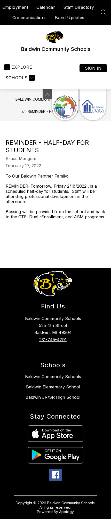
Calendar (45, 7)
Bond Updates (69, 17)
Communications (29, 17)
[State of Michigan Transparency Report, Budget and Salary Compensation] (65, 104)
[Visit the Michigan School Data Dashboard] (93, 104)
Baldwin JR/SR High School (53, 397)
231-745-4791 (53, 339)
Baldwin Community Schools (53, 376)
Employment (15, 7)
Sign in (93, 68)
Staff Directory (78, 7)
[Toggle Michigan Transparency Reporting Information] (47, 94)
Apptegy (66, 511)
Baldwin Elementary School (53, 386)
